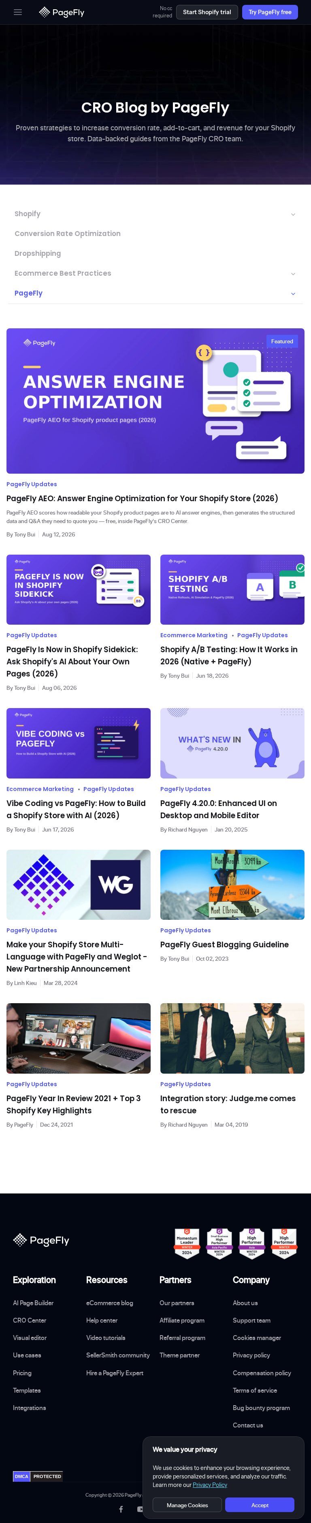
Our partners (177, 1302)
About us (245, 1302)
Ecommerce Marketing (194, 635)
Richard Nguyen (188, 829)
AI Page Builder (33, 1302)
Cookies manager (257, 1337)
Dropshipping (38, 253)
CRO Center (29, 1320)
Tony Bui (24, 534)
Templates (27, 1390)
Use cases (27, 1355)
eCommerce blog (109, 1302)
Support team (252, 1320)
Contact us (248, 1425)
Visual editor (30, 1337)
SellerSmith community (118, 1355)
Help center (101, 1320)
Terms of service (255, 1390)
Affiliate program (182, 1320)
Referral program (182, 1337)
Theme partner (180, 1355)
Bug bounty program (261, 1407)
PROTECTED (47, 1476)
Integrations (29, 1407)
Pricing (22, 1372)
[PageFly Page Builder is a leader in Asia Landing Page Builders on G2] (252, 1244)
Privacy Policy (210, 1485)
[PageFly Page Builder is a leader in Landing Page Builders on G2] (187, 1244)
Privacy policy (251, 1355)
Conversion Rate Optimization (68, 233)
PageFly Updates (31, 484)
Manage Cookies (187, 1505)
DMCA (21, 1476)
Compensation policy (262, 1372)
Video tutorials (106, 1337)
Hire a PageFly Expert (114, 1372)
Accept (259, 1505)
